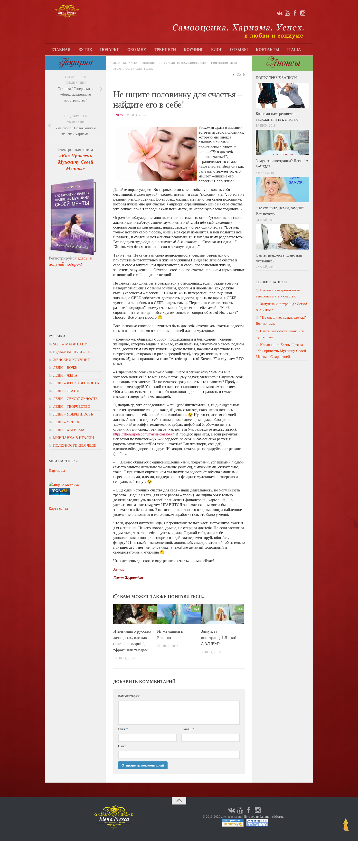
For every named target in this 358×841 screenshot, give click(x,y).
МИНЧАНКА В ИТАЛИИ (73, 438)
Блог (216, 49)
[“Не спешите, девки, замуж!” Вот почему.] (282, 189)
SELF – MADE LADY (70, 344)
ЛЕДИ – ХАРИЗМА (69, 430)
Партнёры (57, 470)
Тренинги (165, 49)
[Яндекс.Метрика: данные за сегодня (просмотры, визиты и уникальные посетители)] (64, 485)
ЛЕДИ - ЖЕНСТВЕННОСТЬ (149, 63)
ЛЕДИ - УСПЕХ (144, 68)
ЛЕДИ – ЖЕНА (65, 375)
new (119, 115)
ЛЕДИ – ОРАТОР (66, 391)
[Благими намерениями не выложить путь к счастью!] (282, 95)
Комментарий (129, 696)
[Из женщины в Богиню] (179, 614)
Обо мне (136, 49)
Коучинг (193, 49)
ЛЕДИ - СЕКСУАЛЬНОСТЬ (183, 63)
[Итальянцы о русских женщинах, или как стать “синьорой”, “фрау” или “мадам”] (135, 614)
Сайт (122, 746)
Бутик (85, 49)
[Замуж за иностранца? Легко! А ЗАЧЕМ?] (223, 614)
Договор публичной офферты (264, 816)
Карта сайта (58, 508)
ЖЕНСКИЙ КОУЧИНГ (71, 360)
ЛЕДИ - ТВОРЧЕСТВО (214, 63)
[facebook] (295, 13)
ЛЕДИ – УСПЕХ (66, 422)
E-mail (187, 729)
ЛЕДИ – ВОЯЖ (65, 368)
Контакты (267, 49)
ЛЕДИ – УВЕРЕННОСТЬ (73, 414)
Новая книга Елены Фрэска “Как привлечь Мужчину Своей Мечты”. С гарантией (281, 351)
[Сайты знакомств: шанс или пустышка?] (282, 237)
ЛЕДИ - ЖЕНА (121, 63)
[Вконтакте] (279, 13)
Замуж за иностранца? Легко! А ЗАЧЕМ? (218, 637)
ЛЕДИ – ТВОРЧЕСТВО (71, 406)
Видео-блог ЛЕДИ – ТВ (72, 352)
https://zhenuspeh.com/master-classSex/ (143, 434)
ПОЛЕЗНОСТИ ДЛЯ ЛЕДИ (74, 445)
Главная (61, 49)
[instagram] (303, 13)
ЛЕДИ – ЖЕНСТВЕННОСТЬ (76, 383)
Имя (123, 729)
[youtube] (287, 13)
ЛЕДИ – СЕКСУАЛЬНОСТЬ (75, 399)
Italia (294, 49)
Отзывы (239, 49)
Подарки (110, 49)
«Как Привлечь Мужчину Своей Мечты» (75, 162)
